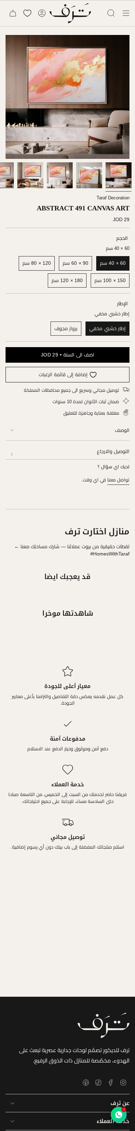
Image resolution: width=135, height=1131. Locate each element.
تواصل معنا (118, 479)
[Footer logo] (103, 1025)
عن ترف (119, 1103)
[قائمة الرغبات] (27, 13)
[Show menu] (126, 13)
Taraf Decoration (113, 197)
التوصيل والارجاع (113, 451)
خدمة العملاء (113, 1121)
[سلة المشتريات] (13, 13)
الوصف (122, 430)
